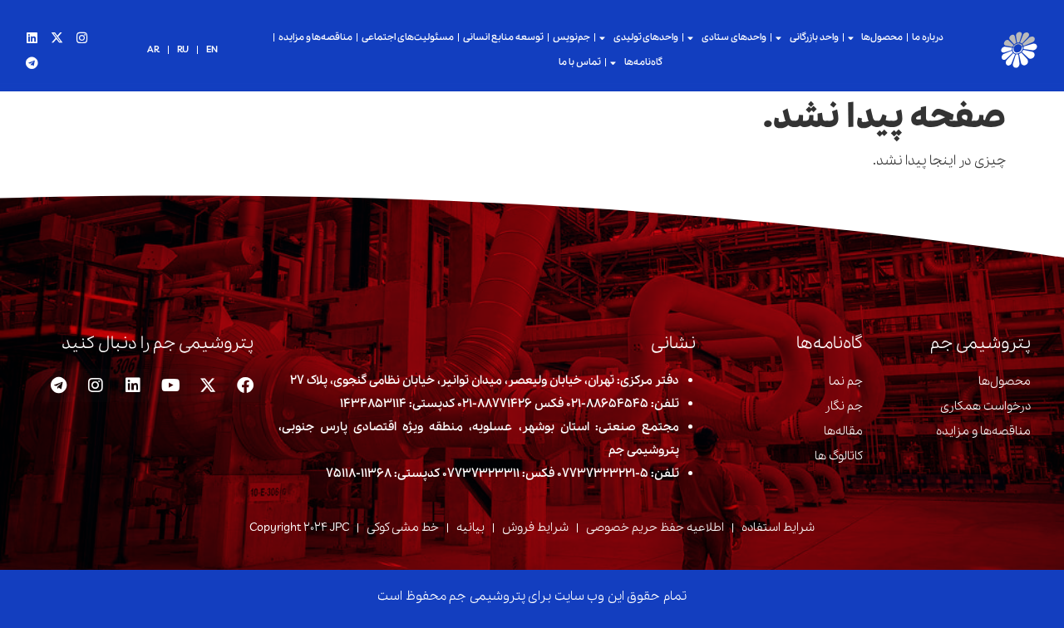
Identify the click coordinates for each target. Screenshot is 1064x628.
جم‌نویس (571, 37)
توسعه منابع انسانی (503, 37)
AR (153, 49)
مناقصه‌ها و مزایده (315, 37)
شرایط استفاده (778, 527)
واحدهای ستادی (734, 37)
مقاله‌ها (843, 431)
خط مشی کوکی (403, 527)
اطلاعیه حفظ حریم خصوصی (655, 527)
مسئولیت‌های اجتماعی (408, 37)
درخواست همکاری (985, 406)
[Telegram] (31, 62)
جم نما (846, 381)
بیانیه (470, 527)
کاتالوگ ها (839, 456)
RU (183, 49)
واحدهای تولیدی (646, 37)
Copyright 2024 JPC (299, 527)
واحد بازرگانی (814, 37)
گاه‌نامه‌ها (643, 62)
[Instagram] (81, 37)
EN (212, 49)
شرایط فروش (535, 527)
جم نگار (844, 406)
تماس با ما (580, 62)
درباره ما (927, 37)
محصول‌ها (882, 37)
